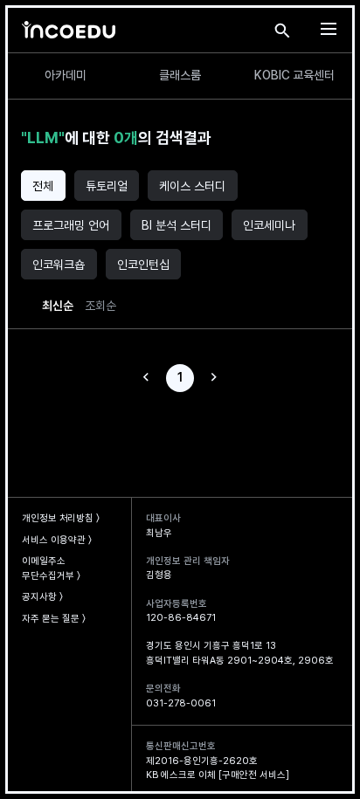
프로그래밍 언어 (70, 225)
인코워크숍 (58, 265)
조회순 (100, 306)
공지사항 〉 (42, 597)
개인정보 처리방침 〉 (61, 518)
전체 (42, 186)
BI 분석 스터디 (176, 225)
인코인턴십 (143, 265)
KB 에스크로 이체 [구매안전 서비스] (217, 775)
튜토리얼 (107, 186)
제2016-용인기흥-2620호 (202, 761)
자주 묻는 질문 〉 (54, 618)
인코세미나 (269, 225)
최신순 (57, 306)
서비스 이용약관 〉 (57, 540)
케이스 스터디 (192, 186)
